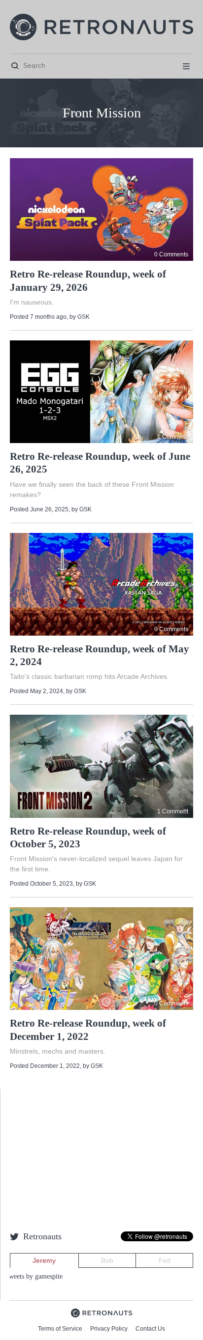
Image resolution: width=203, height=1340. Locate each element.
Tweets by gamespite (34, 1276)
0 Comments (171, 254)
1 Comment (172, 436)
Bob (107, 1260)
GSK (83, 316)
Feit (164, 1260)
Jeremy (44, 1260)
